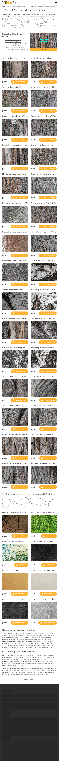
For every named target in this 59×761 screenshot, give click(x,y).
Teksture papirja (49, 594)
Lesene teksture (21, 536)
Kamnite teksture (20, 623)
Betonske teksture (49, 623)
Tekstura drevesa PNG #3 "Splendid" (15, 44)
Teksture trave (50, 536)
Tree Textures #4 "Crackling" (13, 46)
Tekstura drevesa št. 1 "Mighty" (13, 40)
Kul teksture (22, 565)
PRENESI (43, 49)
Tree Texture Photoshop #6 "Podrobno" (16, 50)
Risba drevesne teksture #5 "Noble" (15, 48)
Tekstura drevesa (20, 82)
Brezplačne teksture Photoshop (21, 494)
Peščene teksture (20, 594)
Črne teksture (50, 565)
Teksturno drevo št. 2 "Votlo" (13, 42)
